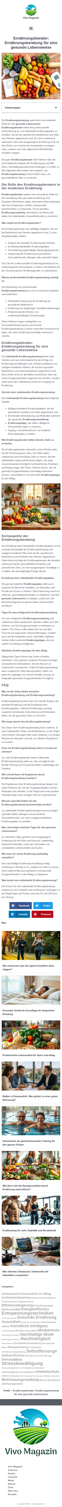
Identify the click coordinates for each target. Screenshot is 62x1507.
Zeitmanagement (12, 1383)
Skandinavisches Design (38, 1355)
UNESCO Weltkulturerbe (13, 1376)
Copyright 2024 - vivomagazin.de (31, 1504)
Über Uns (13, 1491)
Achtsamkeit (10, 1293)
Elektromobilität (11, 1309)
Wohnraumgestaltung (20, 1380)
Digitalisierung (26, 1301)
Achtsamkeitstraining (16, 1297)
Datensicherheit (39, 1298)
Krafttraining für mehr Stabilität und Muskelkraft (29, 1230)
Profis (6, 1390)
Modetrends (49, 1330)
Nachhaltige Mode (37, 1334)
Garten (11, 1473)
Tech (10, 1487)
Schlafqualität (35, 1347)
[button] (31, 28)
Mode (11, 1480)
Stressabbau (12, 1359)
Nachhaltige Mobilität (10, 1335)
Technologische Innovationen (18, 1372)
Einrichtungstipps (44, 1305)
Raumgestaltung (18, 1347)
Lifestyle (12, 1477)
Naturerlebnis (7, 1343)
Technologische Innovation (32, 1368)
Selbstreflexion (13, 1355)
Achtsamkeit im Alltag (35, 1293)
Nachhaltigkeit (36, 1338)
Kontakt (12, 1494)
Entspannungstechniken (28, 1313)
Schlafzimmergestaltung (14, 1352)
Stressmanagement (11, 1368)
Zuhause (12, 1470)
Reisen (11, 1484)
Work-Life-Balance (50, 1380)
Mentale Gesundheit (26, 1330)
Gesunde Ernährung (36, 1317)
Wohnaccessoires (51, 1376)
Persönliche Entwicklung (27, 1343)
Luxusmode (8, 1331)
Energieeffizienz (35, 1309)
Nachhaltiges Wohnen (11, 1339)
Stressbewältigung (22, 1363)
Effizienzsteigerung (17, 1305)
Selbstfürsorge (41, 1351)
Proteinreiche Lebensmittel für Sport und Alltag (29, 1055)
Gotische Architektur (30, 1322)
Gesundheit (11, 1322)
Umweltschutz (47, 1372)
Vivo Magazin (15, 1466)
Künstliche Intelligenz (29, 1326)
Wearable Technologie (33, 1376)
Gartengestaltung (9, 1318)
